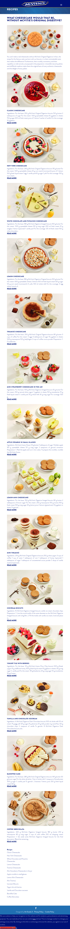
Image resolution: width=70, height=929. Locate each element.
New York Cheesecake (17, 166)
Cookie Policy (49, 912)
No (14, 927)
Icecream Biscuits (15, 608)
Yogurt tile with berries (18, 663)
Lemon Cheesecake (15, 276)
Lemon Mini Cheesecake (17, 497)
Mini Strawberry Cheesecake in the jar (25, 387)
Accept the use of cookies (6, 927)
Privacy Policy (38, 912)
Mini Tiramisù (13, 553)
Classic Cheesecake (16, 110)
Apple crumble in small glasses (21, 442)
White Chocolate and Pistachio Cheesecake (27, 221)
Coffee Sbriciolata (15, 829)
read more (11, 123)
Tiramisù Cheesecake (16, 332)
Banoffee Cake (13, 774)
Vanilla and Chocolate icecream (22, 719)
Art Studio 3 (28, 912)
